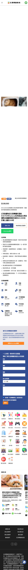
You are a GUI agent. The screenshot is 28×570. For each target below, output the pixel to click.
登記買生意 (20, 529)
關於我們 (20, 534)
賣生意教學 (8, 534)
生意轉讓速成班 (20, 537)
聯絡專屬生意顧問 (20, 225)
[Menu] (2, 2)
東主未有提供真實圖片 (16, 488)
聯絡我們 (7, 537)
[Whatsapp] (24, 562)
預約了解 (7, 225)
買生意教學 (8, 531)
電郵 (4, 372)
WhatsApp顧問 (7, 231)
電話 (4, 365)
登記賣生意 (20, 531)
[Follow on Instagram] (15, 544)
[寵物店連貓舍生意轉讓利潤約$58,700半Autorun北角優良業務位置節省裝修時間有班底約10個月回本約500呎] (12, 482)
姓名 (4, 359)
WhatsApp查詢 (17, 513)
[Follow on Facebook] (12, 544)
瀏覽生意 (7, 529)
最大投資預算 (6, 378)
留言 (4, 385)
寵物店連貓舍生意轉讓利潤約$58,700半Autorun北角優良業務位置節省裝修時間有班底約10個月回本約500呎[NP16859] (12, 494)
